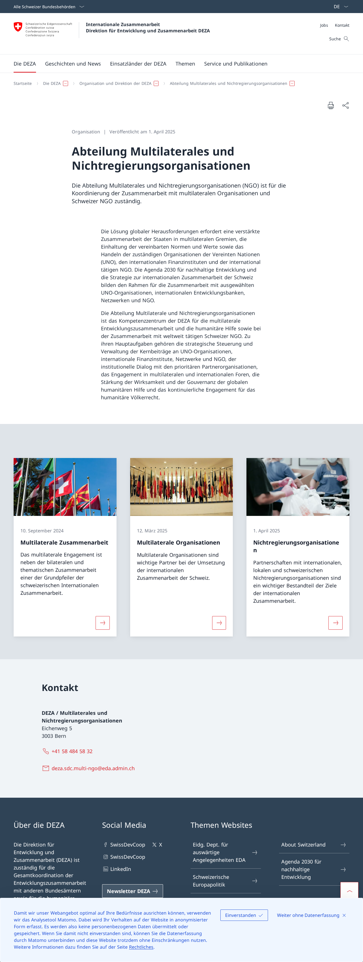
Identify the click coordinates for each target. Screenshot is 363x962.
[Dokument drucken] (330, 105)
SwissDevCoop (127, 844)
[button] (25, 63)
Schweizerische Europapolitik (211, 880)
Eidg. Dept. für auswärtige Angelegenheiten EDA (219, 852)
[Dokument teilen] (345, 105)
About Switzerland (303, 844)
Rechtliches (141, 947)
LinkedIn (120, 869)
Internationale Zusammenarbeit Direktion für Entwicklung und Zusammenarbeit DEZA (148, 27)
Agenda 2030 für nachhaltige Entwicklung (301, 869)
